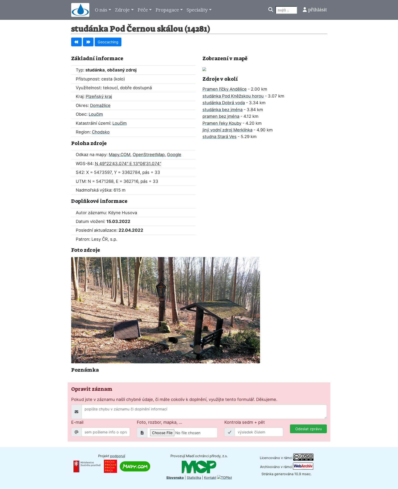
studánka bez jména (222, 109)
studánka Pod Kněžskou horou (233, 95)
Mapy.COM (119, 154)
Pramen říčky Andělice (224, 89)
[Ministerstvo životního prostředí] (87, 466)
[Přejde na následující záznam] (88, 42)
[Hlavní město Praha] (110, 466)
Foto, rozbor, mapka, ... (159, 422)
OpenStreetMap (149, 154)
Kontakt (210, 478)
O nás (101, 9)
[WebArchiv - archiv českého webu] (303, 467)
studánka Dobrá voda (223, 102)
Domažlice (100, 105)
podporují (117, 456)
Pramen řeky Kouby (221, 123)
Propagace (167, 9)
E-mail (77, 422)
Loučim (96, 114)
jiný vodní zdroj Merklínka (227, 129)
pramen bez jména (220, 116)
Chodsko (101, 131)
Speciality (197, 9)
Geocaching (108, 42)
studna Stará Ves (219, 136)
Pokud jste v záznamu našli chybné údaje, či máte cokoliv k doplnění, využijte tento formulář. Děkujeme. (174, 399)
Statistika (194, 478)
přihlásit (317, 9)
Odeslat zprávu (308, 429)
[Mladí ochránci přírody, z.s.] (199, 467)
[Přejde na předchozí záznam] (76, 42)
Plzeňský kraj (99, 96)
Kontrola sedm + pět (244, 422)
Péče (143, 9)
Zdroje (122, 9)
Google (174, 154)
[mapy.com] (135, 466)
